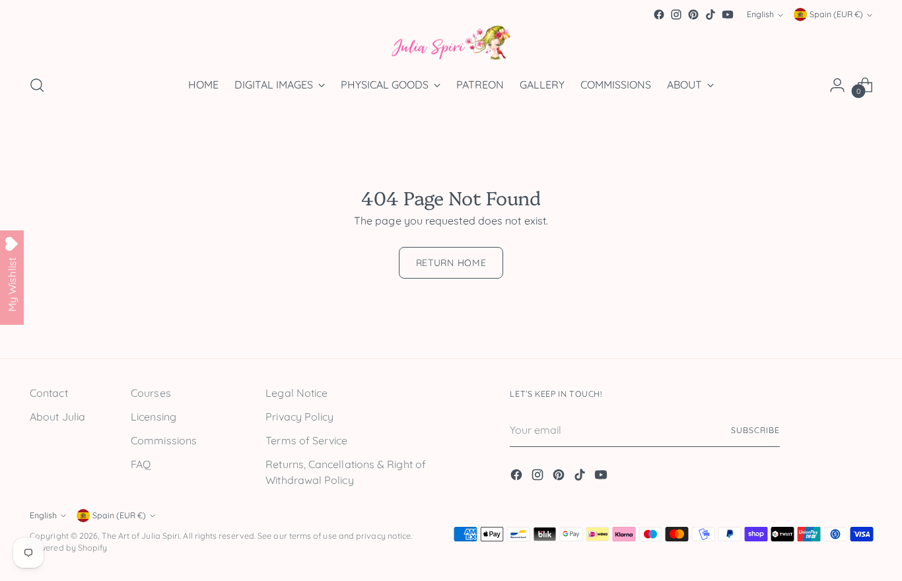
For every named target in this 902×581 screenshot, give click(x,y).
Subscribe (755, 430)
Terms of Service (306, 440)
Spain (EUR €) (836, 15)
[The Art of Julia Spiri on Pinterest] (693, 14)
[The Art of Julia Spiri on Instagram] (676, 14)
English (760, 15)
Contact (49, 392)
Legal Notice (296, 392)
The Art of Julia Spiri (141, 536)
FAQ (141, 464)
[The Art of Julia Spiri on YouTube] (728, 14)
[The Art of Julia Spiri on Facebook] (659, 14)
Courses (151, 392)
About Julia (57, 416)
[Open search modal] (37, 85)
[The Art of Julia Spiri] (451, 43)
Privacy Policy (299, 416)
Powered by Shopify (68, 548)
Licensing (153, 416)
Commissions (164, 440)
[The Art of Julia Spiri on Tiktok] (710, 14)
